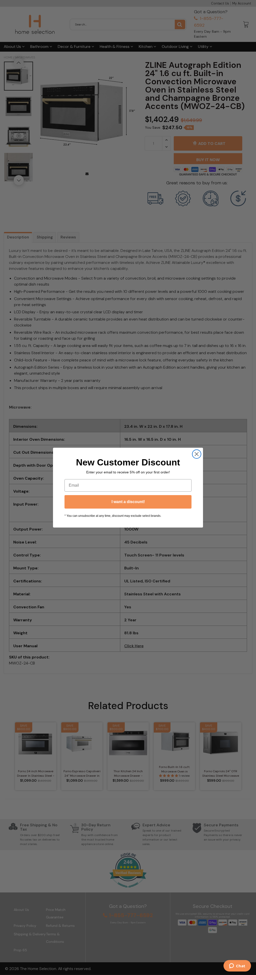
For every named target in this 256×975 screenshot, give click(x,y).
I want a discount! (128, 502)
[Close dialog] (196, 454)
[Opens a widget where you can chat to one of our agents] (237, 966)
